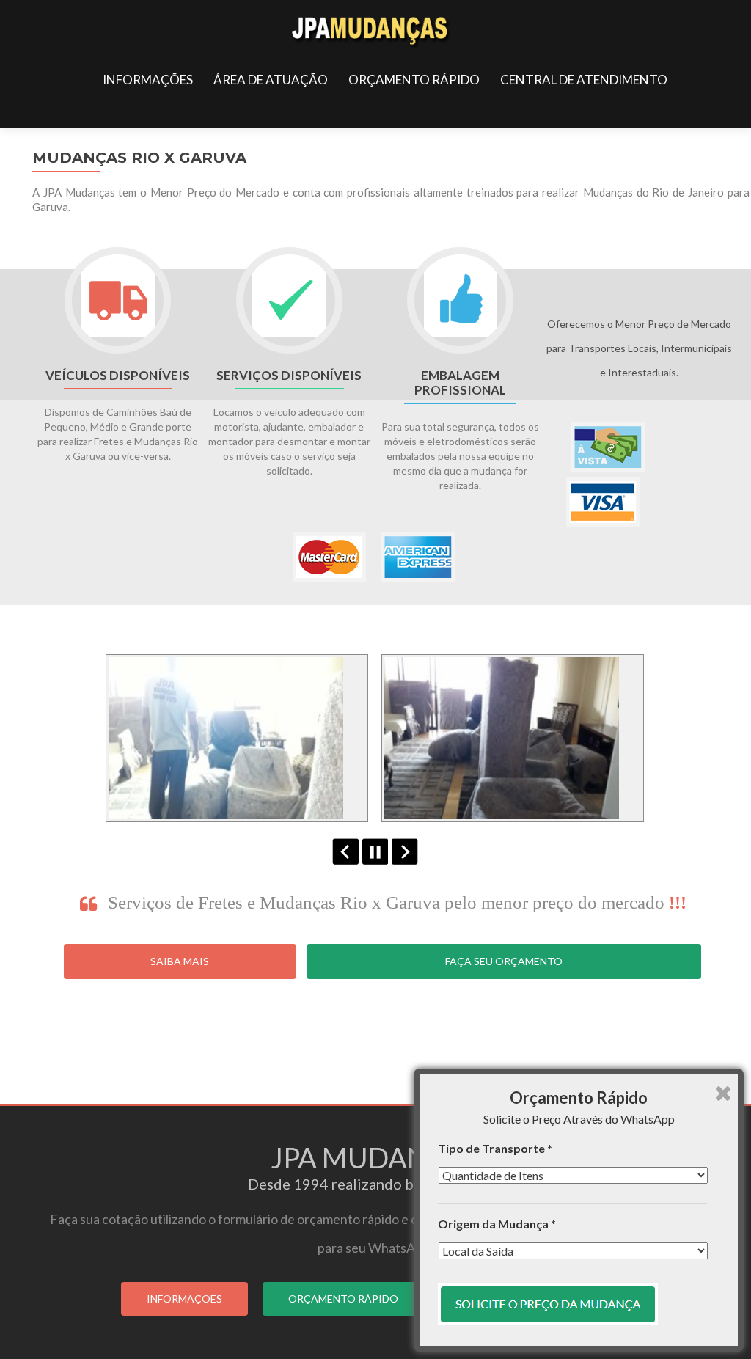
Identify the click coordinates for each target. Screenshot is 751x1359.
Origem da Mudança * (497, 1224)
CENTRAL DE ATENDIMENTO (583, 79)
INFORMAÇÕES (148, 79)
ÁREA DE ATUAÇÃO (270, 79)
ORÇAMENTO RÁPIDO (414, 79)
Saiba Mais (179, 961)
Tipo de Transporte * (495, 1148)
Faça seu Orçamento (504, 961)
